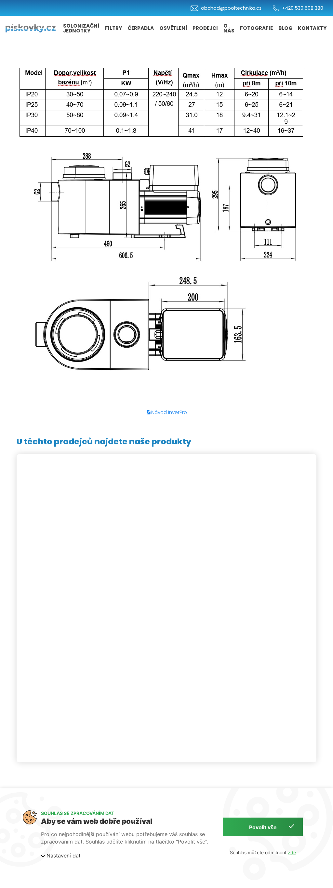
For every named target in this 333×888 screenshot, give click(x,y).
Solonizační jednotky (81, 28)
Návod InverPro (169, 412)
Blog (285, 28)
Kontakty (312, 28)
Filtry (113, 28)
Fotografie (256, 28)
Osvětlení (173, 28)
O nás (228, 28)
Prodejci (205, 28)
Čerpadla (140, 28)
